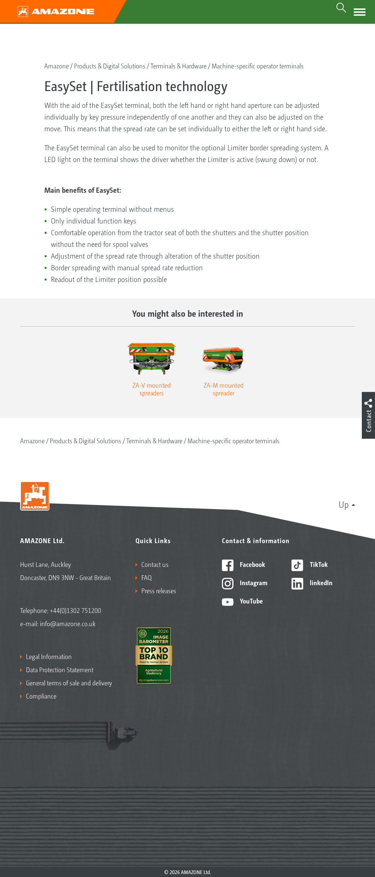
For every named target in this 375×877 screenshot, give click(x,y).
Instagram (252, 582)
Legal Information (49, 656)
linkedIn (320, 582)
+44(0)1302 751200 (75, 610)
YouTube (250, 600)
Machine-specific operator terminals (258, 65)
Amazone (56, 65)
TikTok (318, 564)
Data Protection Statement (59, 669)
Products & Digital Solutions (109, 65)
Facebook (251, 564)
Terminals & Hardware (179, 65)
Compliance (41, 695)
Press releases (158, 590)
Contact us (154, 564)
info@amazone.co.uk (68, 623)
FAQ (146, 577)
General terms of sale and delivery (69, 682)
